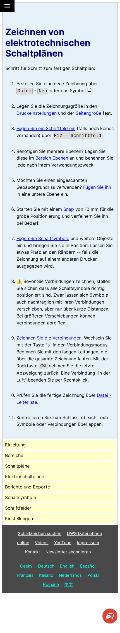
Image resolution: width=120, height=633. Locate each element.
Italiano (46, 575)
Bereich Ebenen (51, 158)
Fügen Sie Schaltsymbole (42, 238)
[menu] (7, 6)
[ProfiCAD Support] (110, 622)
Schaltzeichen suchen (39, 533)
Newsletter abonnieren (68, 551)
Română (51, 584)
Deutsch (46, 566)
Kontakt (32, 551)
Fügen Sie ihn (97, 187)
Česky (26, 566)
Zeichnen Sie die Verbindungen (48, 338)
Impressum (88, 542)
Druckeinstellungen (36, 113)
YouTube (62, 542)
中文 (68, 584)
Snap (68, 209)
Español (88, 566)
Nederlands (70, 575)
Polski (93, 575)
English (67, 566)
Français (25, 575)
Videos (42, 542)
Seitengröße (88, 113)
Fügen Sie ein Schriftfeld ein (45, 128)
